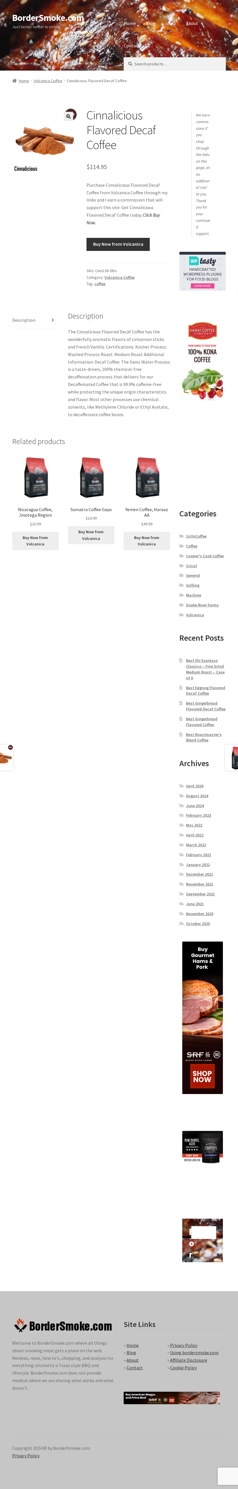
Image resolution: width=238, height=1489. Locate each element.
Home (130, 23)
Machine (193, 595)
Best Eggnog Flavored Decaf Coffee (205, 690)
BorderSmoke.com (48, 18)
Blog (151, 23)
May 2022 (194, 825)
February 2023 (198, 815)
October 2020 (198, 923)
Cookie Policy (183, 1368)
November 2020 (199, 913)
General (193, 575)
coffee (99, 283)
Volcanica (195, 614)
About (192, 23)
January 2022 (198, 864)
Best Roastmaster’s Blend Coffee (204, 737)
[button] (68, 116)
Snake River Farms (202, 605)
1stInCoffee (196, 536)
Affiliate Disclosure (188, 1360)
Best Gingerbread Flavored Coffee (201, 721)
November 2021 (199, 884)
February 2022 (198, 854)
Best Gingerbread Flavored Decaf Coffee (206, 706)
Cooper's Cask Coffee (205, 555)
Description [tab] (23, 320)
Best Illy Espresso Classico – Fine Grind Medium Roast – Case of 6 (205, 669)
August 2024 (197, 795)
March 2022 (196, 844)
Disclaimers (101, 63)
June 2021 (195, 903)
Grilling (192, 585)
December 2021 (199, 874)
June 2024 (195, 805)
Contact (132, 46)
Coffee (191, 546)
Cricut (191, 565)
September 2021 (200, 894)
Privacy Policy (183, 1345)
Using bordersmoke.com (194, 1352)
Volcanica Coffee (48, 80)
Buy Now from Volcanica (118, 244)
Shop (171, 23)
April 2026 (194, 785)
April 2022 (194, 835)
